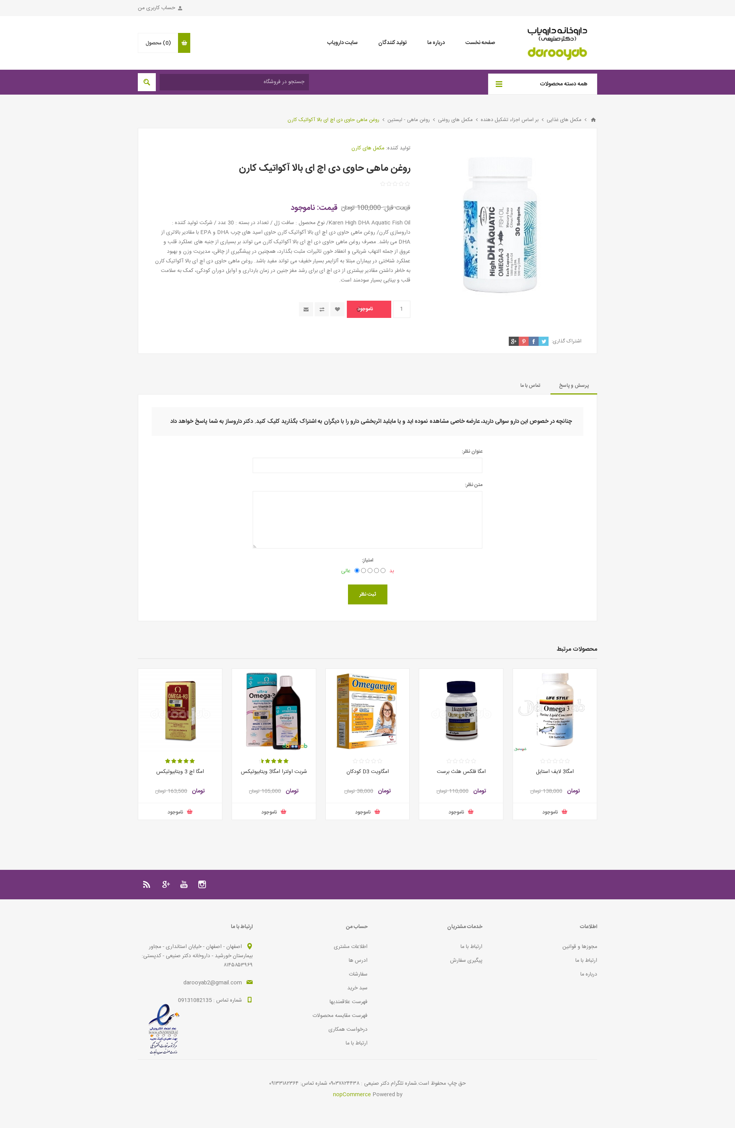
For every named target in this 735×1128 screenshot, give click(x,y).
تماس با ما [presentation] (530, 385)
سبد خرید (357, 988)
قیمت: (327, 207)
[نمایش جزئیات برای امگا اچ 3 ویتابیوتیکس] (180, 711)
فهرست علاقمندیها (349, 1002)
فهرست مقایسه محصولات (340, 1015)
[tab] (573, 386)
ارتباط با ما (586, 960)
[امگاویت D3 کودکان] (368, 711)
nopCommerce (352, 1094)
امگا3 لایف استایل (555, 771)
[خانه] (593, 120)
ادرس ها (358, 960)
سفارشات (358, 974)
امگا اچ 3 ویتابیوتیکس (180, 771)
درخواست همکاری (348, 1029)
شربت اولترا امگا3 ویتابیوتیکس (274, 771)
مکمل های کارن (367, 148)
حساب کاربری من (156, 8)
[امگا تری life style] (555, 711)
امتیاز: (367, 560)
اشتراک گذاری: (566, 341)
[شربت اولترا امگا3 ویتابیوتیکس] (274, 711)
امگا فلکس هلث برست (461, 771)
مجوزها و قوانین (579, 946)
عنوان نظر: (472, 451)
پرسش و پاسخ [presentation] (574, 385)
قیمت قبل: (396, 208)
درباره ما (588, 974)
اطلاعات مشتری (351, 946)
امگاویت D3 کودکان (367, 771)
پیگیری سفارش (466, 960)
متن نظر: (473, 485)
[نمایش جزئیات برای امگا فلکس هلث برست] (461, 711)
